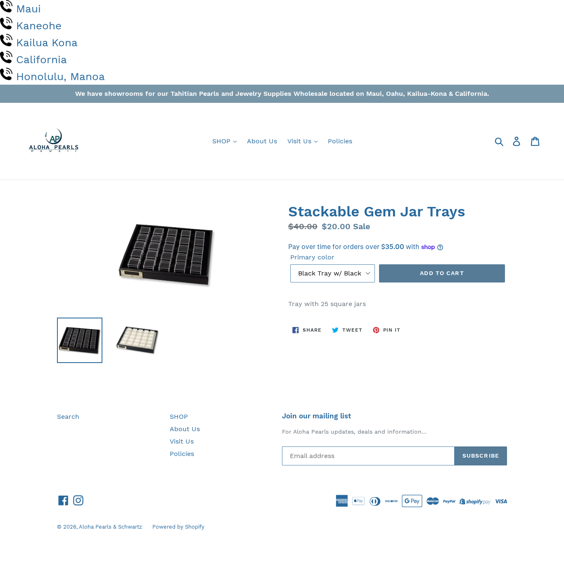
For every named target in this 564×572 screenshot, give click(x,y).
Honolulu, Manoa (60, 76)
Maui (28, 8)
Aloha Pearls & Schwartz (110, 527)
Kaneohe (39, 25)
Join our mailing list (316, 416)
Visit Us (300, 141)
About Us (262, 141)
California (41, 59)
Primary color (312, 257)
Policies (340, 141)
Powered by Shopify (178, 527)
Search (68, 416)
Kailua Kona (47, 42)
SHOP (222, 141)
